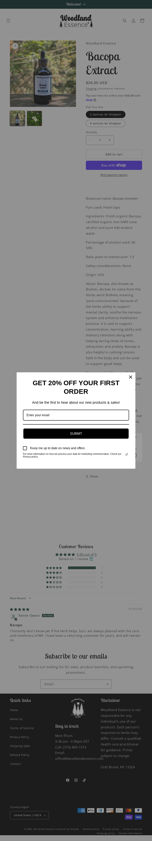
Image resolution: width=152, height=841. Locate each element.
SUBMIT (76, 433)
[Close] (130, 377)
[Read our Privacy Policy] (126, 454)
